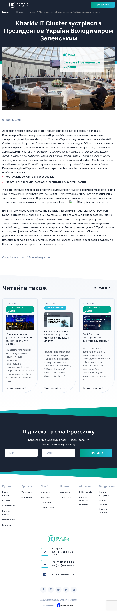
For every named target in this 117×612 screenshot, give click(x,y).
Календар (45, 497)
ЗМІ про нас (65, 497)
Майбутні (45, 492)
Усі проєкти (27, 492)
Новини (19, 12)
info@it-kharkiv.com (62, 574)
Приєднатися (8, 519)
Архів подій (46, 502)
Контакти (6, 524)
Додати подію (47, 507)
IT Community (85, 492)
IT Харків (6, 500)
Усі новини (100, 287)
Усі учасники (8, 505)
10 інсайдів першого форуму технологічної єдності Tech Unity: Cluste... (19, 339)
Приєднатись (103, 4)
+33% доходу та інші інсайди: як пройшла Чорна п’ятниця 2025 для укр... (56, 336)
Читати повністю (15, 388)
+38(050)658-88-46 (62, 565)
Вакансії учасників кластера (84, 500)
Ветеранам (26, 497)
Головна (6, 12)
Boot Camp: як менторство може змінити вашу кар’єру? (96, 337)
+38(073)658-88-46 (62, 562)
